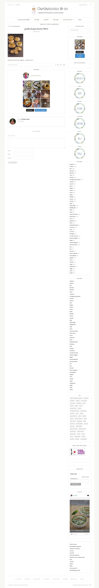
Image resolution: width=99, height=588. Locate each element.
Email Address (74, 478)
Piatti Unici (72, 421)
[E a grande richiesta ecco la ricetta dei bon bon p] (27, 94)
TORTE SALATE (78, 436)
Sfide (78, 434)
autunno (72, 400)
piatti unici (72, 220)
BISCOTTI (72, 173)
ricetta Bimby (79, 423)
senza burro (79, 426)
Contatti (46, 19)
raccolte (72, 423)
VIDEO (71, 566)
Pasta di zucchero (74, 214)
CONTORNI (78, 403)
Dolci (71, 186)
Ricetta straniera (73, 244)
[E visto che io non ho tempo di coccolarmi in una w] (45, 84)
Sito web (9, 158)
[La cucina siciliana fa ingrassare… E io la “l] (36, 84)
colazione (72, 177)
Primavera (72, 227)
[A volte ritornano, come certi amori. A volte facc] (36, 94)
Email (9, 154)
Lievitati (71, 201)
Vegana (72, 439)
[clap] (72, 534)
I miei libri (55, 19)
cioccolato (84, 400)
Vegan (71, 264)
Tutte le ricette (67, 19)
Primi (71, 229)
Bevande (72, 171)
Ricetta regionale (74, 242)
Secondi (71, 251)
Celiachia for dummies (24, 19)
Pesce (71, 218)
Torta (71, 260)
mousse (84, 416)
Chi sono (36, 19)
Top (90, 585)
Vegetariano (84, 439)
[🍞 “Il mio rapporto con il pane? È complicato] (45, 103)
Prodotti (72, 231)
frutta (79, 408)
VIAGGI (79, 19)
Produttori (72, 234)
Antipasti (72, 164)
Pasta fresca (72, 216)
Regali (71, 240)
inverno (72, 413)
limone (81, 413)
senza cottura (73, 428)
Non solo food (78, 418)
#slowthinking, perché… (75, 570)
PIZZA (71, 223)
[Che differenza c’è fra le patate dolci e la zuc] (27, 103)
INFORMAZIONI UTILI (74, 410)
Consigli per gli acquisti (75, 179)
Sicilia (83, 434)
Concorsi (72, 403)
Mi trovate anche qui (74, 555)
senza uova (73, 434)
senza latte (73, 431)
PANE (71, 210)
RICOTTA (86, 423)
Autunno (71, 166)
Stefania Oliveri (13, 64)
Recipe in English (73, 238)
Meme (79, 416)
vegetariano (72, 266)
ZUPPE (71, 273)
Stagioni (71, 257)
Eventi (71, 192)
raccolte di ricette (74, 236)
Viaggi (71, 268)
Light (71, 203)
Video (71, 270)
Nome (9, 150)
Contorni (72, 181)
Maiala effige (72, 205)
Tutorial (71, 262)
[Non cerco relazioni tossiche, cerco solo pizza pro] (36, 103)
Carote (77, 400)
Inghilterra (83, 410)
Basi (71, 168)
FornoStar (75, 495)
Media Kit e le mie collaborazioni (49, 24)
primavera (79, 421)
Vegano (77, 439)
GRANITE (72, 197)
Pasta (71, 212)
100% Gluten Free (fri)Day (76, 398)
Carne (71, 175)
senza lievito (80, 431)
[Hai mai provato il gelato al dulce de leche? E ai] (27, 84)
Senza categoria (73, 253)
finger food (73, 408)
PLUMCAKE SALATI (74, 225)
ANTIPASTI (86, 398)
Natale (71, 418)
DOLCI (84, 403)
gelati (71, 194)
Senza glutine (73, 255)
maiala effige (73, 416)
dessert (71, 184)
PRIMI (85, 421)
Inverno (71, 199)
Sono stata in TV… (74, 568)
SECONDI (72, 426)
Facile (81, 405)
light (77, 413)
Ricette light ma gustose (75, 546)
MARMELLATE (73, 207)
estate (71, 190)
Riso (71, 247)
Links (71, 559)
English (71, 188)
